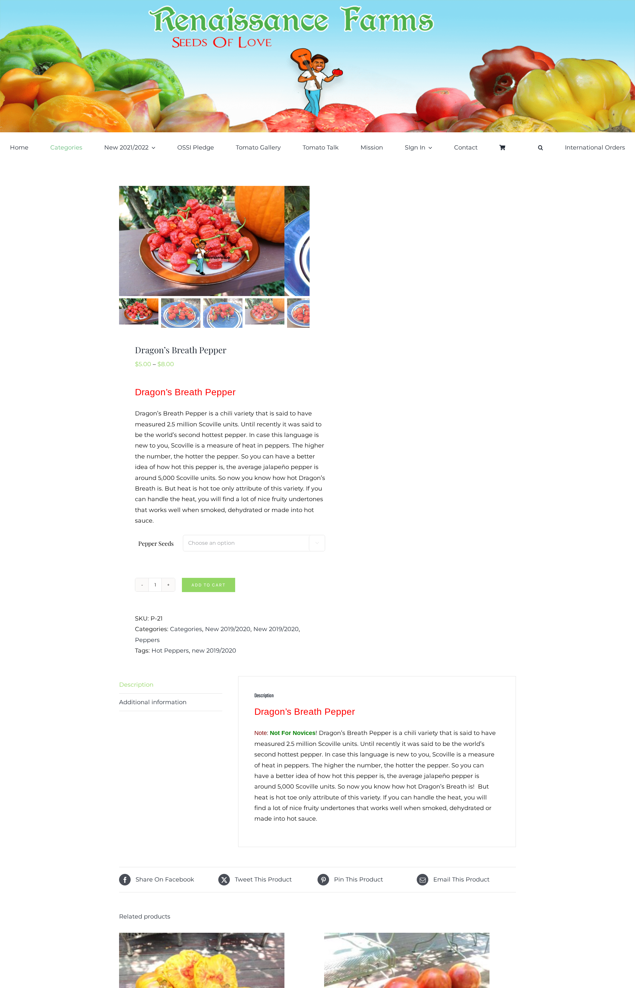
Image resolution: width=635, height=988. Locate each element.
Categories (186, 629)
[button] (540, 147)
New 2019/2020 (227, 629)
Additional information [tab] (153, 702)
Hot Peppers (170, 650)
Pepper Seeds (156, 543)
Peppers (147, 640)
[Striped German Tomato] (201, 938)
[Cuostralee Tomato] (406, 938)
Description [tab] (136, 684)
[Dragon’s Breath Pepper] (201, 241)
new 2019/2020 (214, 650)
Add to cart (208, 585)
